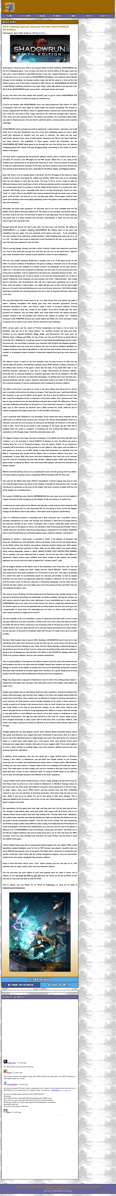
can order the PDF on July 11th (28, 876)
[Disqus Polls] (40, 1028)
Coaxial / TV (34, 1187)
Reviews (57, 16)
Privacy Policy (55, 1189)
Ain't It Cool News (20, 6)
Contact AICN (65, 1189)
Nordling (41, 33)
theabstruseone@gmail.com (14, 888)
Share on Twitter (60, 985)
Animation (65, 1187)
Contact (88, 16)
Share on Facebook (22, 985)
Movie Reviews (55, 1187)
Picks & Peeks (44, 1187)
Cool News (25, 16)
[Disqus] (40, 1087)
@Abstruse (50, 885)
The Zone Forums (93, 1187)
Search (103, 16)
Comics (73, 16)
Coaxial (41, 16)
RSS (47, 1189)
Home (9, 16)
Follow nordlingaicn (40, 979)
